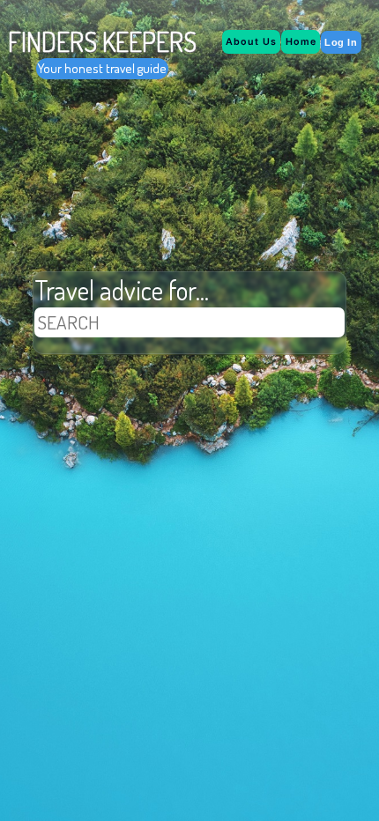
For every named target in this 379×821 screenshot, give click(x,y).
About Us (251, 42)
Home (301, 42)
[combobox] (189, 322)
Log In (340, 42)
